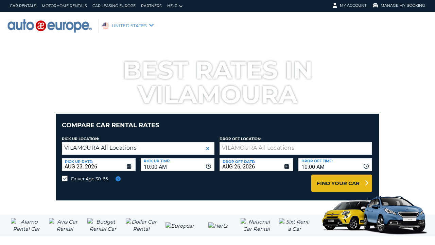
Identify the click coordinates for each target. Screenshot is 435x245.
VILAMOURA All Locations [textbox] (100, 148)
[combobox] (177, 164)
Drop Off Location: (240, 139)
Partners (151, 5)
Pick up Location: (80, 139)
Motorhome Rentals (64, 5)
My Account (353, 5)
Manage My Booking (403, 5)
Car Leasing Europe (114, 5)
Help (172, 5)
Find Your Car (338, 183)
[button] (208, 148)
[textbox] (296, 148)
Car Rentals (23, 5)
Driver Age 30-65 (89, 178)
